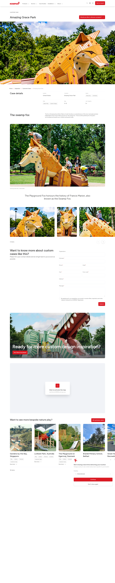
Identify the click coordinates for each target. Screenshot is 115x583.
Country (76, 471)
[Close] (110, 460)
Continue (93, 479)
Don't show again (93, 484)
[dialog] (57, 291)
